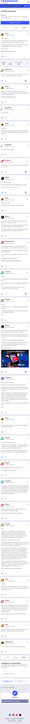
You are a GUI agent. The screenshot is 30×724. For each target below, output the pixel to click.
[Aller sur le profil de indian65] (2, 161)
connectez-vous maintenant (21, 666)
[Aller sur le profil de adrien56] (2, 481)
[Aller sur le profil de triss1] (2, 580)
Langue (7, 718)
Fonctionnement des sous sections (11, 701)
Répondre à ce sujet (15, 22)
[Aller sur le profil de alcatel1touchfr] (2, 242)
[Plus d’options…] (27, 34)
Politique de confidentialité (17, 718)
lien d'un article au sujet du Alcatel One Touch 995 (16, 74)
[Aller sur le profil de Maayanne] (2, 378)
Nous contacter (12, 720)
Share (7, 681)
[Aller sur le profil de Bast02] (2, 463)
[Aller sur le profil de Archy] (2, 34)
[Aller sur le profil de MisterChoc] (2, 70)
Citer (6, 56)
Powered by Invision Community (15, 721)
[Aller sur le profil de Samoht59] (2, 108)
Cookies (19, 720)
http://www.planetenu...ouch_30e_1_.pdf (10, 187)
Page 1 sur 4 (16, 27)
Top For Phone (14, 250)
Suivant (24, 27)
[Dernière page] (28, 28)
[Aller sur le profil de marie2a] (2, 272)
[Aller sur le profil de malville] (2, 524)
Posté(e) (9, 35)
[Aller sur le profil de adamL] (2, 178)
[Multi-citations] (2, 56)
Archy (4, 15)
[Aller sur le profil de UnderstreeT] (2, 642)
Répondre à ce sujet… (9, 673)
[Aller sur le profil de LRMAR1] (2, 300)
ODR (10, 254)
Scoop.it (26, 247)
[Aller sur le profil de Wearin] (2, 505)
